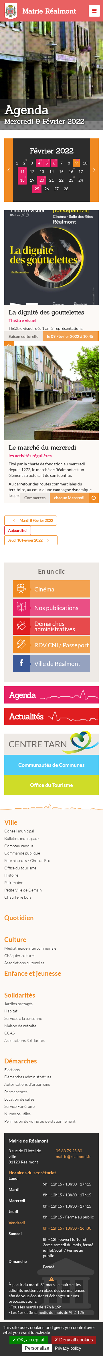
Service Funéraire (19, 1106)
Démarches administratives (27, 1076)
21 (51, 180)
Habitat (10, 1010)
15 (61, 171)
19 (32, 180)
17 (80, 171)
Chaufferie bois (17, 897)
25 (37, 188)
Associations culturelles (24, 962)
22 (61, 180)
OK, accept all (30, 1339)
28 (66, 188)
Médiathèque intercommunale (30, 948)
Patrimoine (13, 882)
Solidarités (19, 995)
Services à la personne (23, 1018)
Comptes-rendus (18, 845)
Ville (10, 822)
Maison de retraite (20, 1025)
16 (71, 171)
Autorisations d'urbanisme (27, 1084)
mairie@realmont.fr (73, 1156)
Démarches (20, 1061)
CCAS (9, 1032)
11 (22, 171)
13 (41, 171)
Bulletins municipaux (21, 838)
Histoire (11, 875)
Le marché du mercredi (51, 424)
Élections (12, 1069)
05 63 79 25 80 (69, 1151)
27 (56, 188)
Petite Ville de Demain (23, 889)
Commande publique (22, 853)
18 (22, 180)
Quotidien (19, 918)
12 (32, 171)
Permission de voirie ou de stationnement (40, 1121)
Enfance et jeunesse (32, 973)
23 (71, 180)
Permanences (15, 1091)
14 (51, 171)
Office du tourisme (20, 867)
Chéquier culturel (19, 955)
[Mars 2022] (94, 170)
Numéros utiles (17, 1113)
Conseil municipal (19, 830)
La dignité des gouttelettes (51, 275)
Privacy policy (68, 1348)
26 (46, 188)
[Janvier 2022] (8, 170)
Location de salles (19, 1099)
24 (80, 180)
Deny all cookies (75, 1339)
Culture (15, 939)
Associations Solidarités (24, 1040)
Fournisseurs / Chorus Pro (27, 860)
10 (85, 162)
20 (41, 180)
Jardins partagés (18, 1003)
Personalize (37, 1348)
